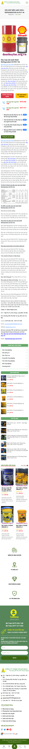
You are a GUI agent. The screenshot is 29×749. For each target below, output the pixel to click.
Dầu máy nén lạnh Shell (7, 64)
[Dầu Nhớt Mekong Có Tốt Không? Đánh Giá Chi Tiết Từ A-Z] (3, 457)
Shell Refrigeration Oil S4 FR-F (13, 338)
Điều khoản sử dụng (8, 709)
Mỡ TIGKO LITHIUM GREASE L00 (15, 403)
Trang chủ (11, 14)
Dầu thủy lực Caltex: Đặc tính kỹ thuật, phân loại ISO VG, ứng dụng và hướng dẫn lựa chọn (17, 450)
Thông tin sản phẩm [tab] (7, 137)
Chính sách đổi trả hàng (9, 721)
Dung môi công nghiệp (8, 358)
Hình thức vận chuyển (8, 713)
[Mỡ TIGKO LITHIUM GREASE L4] (3, 384)
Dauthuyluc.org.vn (11, 327)
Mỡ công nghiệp (6, 363)
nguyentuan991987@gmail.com (13, 324)
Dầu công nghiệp (7, 350)
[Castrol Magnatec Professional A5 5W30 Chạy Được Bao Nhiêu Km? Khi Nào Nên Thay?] (3, 437)
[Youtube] (8, 729)
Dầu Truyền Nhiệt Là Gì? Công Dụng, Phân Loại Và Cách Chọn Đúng (16, 443)
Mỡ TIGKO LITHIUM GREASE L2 (15, 397)
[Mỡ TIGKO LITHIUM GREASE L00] (3, 405)
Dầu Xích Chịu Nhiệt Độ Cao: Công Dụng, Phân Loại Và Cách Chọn (17, 430)
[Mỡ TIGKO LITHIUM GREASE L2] (3, 398)
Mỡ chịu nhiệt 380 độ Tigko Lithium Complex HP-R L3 (16, 376)
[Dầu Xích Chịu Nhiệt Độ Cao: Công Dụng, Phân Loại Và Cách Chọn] (3, 430)
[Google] (10, 729)
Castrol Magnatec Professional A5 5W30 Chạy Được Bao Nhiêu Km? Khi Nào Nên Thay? (17, 437)
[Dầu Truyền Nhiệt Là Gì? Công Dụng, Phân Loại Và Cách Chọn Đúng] (3, 444)
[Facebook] (2, 729)
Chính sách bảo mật (7, 718)
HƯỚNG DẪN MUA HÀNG (7, 95)
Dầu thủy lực (6, 355)
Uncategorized (6, 366)
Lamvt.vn (19, 742)
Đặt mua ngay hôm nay (21, 95)
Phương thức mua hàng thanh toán (12, 711)
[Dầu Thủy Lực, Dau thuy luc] (10, 2)
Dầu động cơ (5, 352)
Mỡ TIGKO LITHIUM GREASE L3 (15, 390)
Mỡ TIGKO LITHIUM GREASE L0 (15, 410)
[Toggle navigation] (27, 2)
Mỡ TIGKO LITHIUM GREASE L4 (15, 383)
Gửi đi (14, 658)
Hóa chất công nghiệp (8, 361)
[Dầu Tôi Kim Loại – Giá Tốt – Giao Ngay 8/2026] (3, 424)
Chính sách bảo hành (8, 716)
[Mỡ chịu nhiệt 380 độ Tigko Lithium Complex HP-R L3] (3, 378)
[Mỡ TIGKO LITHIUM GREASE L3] (3, 391)
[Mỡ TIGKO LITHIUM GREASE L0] (3, 411)
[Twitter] (5, 729)
